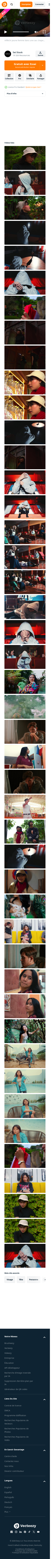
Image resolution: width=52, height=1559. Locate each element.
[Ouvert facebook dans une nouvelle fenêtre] (12, 1532)
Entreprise (9, 1358)
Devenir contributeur (14, 1471)
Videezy (8, 1353)
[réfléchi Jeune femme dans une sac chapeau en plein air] (25, 158)
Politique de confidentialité (26, 1551)
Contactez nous (11, 1461)
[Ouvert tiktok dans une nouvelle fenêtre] (29, 1532)
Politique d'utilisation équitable (25, 1552)
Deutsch (8, 1502)
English (7, 1487)
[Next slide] (41, 1279)
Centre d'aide (10, 1456)
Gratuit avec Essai (25, 65)
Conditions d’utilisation (25, 1549)
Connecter (39, 4)
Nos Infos (8, 1466)
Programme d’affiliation (15, 1415)
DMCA (7, 1410)
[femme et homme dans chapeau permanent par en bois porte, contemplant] (25, 333)
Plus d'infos (12, 93)
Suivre (40, 55)
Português (9, 1497)
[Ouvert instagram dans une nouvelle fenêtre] (16, 1532)
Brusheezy (9, 1343)
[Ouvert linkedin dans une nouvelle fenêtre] (20, 1532)
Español (8, 1492)
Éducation (9, 1363)
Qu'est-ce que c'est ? (33, 87)
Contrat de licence (12, 1405)
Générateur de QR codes (15, 1389)
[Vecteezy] (4, 4)
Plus (6, 1511)
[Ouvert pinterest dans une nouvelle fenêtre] (25, 1532)
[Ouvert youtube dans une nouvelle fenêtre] (38, 1532)
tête (21, 1279)
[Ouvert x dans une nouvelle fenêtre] (34, 1532)
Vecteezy (8, 1348)
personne (33, 1279)
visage (10, 1279)
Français (8, 1507)
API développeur (12, 1368)
